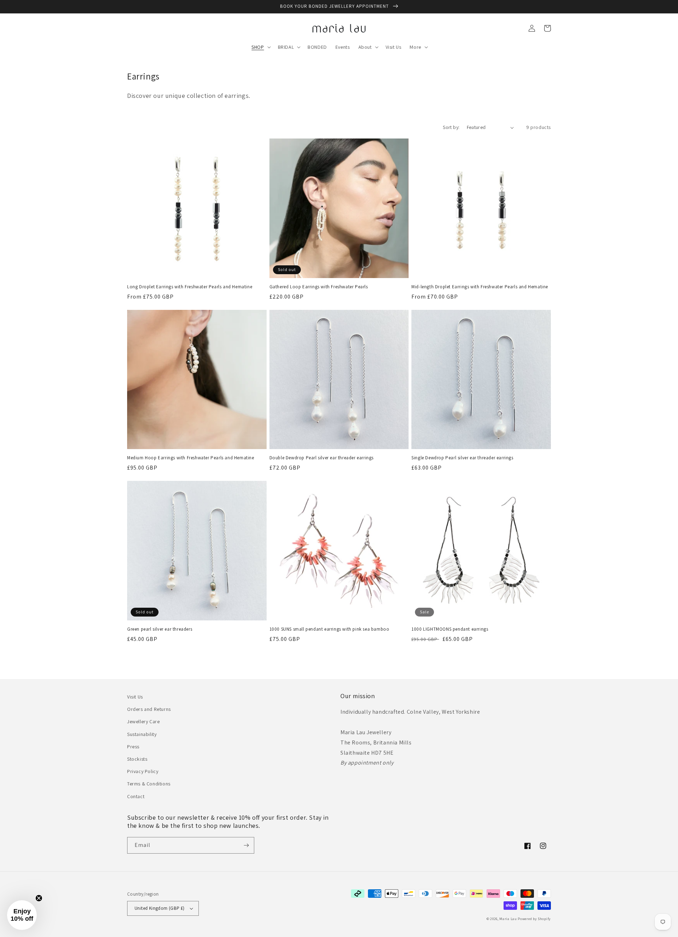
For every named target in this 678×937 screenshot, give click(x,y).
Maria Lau (508, 919)
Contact (135, 796)
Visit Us (135, 697)
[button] (260, 47)
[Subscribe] (246, 845)
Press (133, 746)
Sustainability (141, 734)
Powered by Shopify (534, 919)
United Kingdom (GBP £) (160, 908)
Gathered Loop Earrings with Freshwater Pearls (318, 287)
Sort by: (451, 127)
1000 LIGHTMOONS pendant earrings (449, 629)
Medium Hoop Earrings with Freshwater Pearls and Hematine (190, 458)
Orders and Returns (149, 709)
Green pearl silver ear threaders (159, 629)
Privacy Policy (142, 771)
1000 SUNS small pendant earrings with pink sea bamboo (329, 629)
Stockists (137, 759)
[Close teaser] (38, 898)
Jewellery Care (143, 721)
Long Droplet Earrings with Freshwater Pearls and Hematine (189, 287)
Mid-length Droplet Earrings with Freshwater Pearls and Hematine (479, 287)
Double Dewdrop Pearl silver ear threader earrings (321, 458)
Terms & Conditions (149, 783)
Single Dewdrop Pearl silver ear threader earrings (462, 458)
